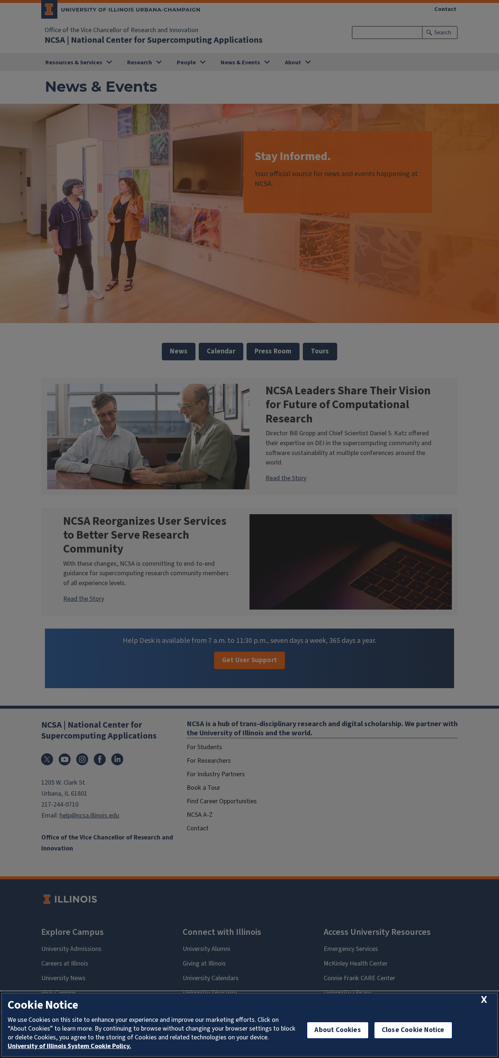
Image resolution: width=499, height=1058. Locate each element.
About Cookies (338, 1030)
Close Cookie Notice (413, 1030)
